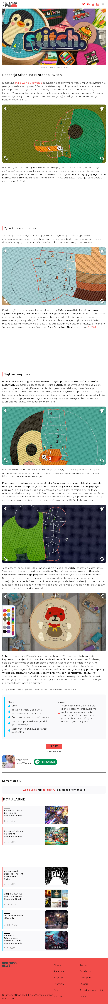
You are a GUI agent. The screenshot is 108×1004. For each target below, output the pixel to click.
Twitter (84, 965)
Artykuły (58, 977)
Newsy (57, 965)
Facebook (85, 971)
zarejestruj (49, 789)
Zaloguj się (30, 789)
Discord (84, 984)
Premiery (59, 984)
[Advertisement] (54, 204)
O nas (83, 996)
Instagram (85, 977)
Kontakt (58, 996)
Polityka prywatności (91, 990)
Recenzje (59, 971)
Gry (56, 990)
